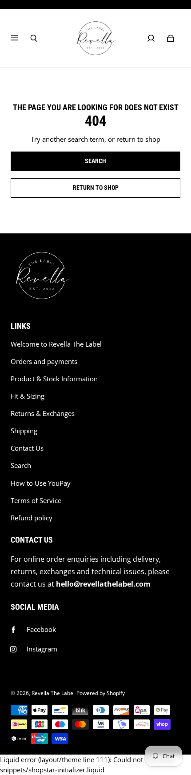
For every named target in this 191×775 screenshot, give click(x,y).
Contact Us (27, 448)
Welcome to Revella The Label (56, 344)
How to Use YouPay (41, 483)
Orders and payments (44, 361)
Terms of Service (36, 500)
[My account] (151, 38)
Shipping (24, 430)
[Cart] (170, 38)
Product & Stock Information (54, 379)
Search (21, 465)
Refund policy (31, 518)
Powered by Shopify (100, 693)
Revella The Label (53, 693)
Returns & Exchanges (43, 413)
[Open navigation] (20, 38)
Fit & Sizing (27, 396)
